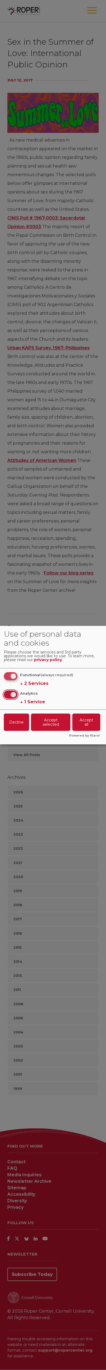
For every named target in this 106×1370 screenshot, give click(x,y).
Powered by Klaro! (84, 735)
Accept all (86, 722)
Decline (16, 722)
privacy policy (48, 660)
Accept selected (51, 722)
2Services (34, 683)
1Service (32, 701)
